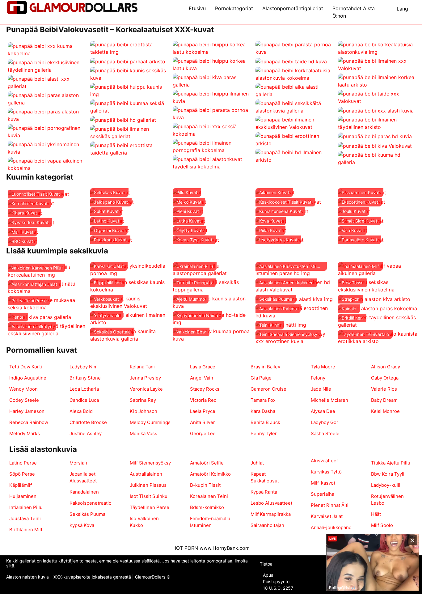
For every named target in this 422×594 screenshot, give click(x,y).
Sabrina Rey (143, 400)
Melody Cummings (150, 422)
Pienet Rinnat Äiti (329, 505)
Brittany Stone (85, 378)
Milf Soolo (382, 525)
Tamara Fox (263, 400)
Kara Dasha (263, 411)
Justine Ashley (86, 433)
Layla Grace (202, 367)
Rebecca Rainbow (28, 422)
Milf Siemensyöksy (150, 463)
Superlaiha (322, 494)
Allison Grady (385, 367)
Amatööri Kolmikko (210, 474)
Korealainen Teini (209, 496)
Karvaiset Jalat (327, 516)
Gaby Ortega (385, 378)
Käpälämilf (20, 485)
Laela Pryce (202, 411)
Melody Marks (24, 433)
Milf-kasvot (323, 483)
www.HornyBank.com (225, 548)
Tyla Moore (323, 367)
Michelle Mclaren (329, 400)
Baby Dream (384, 400)
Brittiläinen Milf (25, 529)
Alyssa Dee (323, 411)
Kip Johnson (143, 411)
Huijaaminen (22, 496)
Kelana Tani (142, 367)
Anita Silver (202, 422)
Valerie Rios (384, 389)
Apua (268, 575)
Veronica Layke (146, 389)
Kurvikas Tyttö (326, 472)
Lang (402, 9)
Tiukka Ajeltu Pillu (390, 463)
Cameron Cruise (268, 389)
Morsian (78, 463)
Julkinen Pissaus (148, 485)
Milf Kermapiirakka (271, 514)
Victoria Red (203, 400)
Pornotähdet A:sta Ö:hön (353, 12)
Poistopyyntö (276, 581)
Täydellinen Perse (149, 507)
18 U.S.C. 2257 (278, 588)
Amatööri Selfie (207, 463)
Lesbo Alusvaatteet (271, 503)
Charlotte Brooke (88, 422)
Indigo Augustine (27, 378)
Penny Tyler (264, 433)
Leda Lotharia (84, 389)
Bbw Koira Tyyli (387, 474)
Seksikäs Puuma (87, 514)
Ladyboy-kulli (385, 485)
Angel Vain (201, 378)
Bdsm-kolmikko (207, 507)
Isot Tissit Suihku (148, 496)
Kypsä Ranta (264, 492)
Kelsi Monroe (385, 411)
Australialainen (146, 474)
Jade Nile (321, 389)
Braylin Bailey (265, 367)
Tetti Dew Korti (25, 367)
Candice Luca (84, 400)
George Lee (203, 433)
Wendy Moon (23, 389)
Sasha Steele (325, 433)
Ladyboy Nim (84, 367)
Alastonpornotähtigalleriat (292, 8)
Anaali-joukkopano (331, 527)
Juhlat (257, 463)
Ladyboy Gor (324, 422)
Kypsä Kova (82, 525)
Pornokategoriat (234, 8)
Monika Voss (143, 433)
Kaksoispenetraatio (91, 503)
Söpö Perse (22, 474)
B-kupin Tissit (205, 485)
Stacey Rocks (204, 389)
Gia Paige (261, 378)
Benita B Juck (265, 422)
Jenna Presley (145, 378)
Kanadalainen (84, 492)
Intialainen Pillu (26, 507)
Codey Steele (24, 400)
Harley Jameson (26, 411)
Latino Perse (23, 463)
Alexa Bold (81, 411)
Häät (376, 514)
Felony (318, 378)
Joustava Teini (25, 518)
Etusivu (197, 8)
